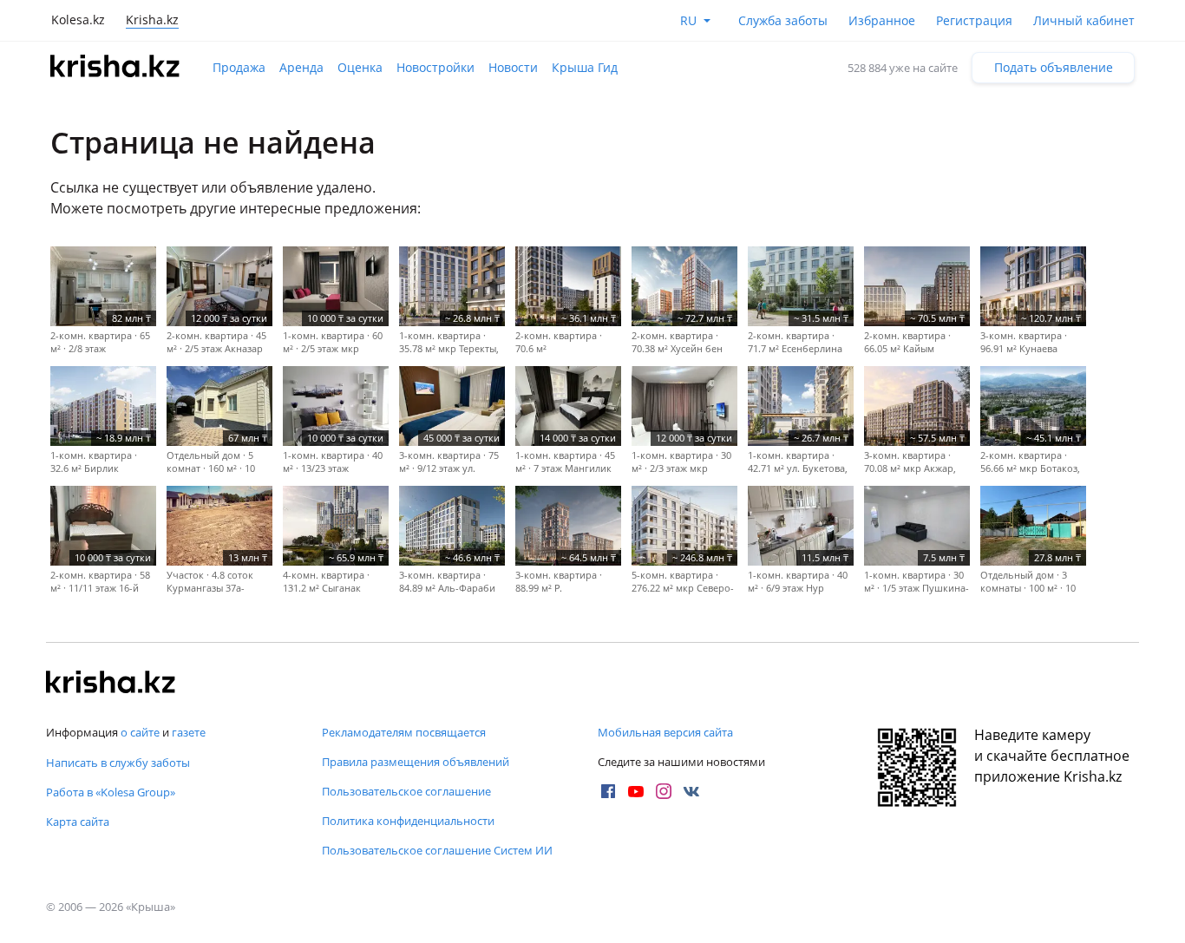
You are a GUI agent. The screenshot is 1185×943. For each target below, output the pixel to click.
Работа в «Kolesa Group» (110, 792)
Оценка (360, 67)
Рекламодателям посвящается (404, 732)
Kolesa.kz (78, 19)
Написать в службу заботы (118, 762)
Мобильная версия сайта (665, 732)
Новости (513, 67)
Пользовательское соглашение (406, 791)
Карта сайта (77, 821)
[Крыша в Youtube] (635, 791)
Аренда (301, 67)
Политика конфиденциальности (408, 820)
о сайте (140, 732)
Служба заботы (783, 20)
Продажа (239, 67)
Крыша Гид (585, 67)
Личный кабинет (1084, 20)
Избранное (881, 20)
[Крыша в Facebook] (608, 791)
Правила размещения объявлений (415, 761)
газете (189, 732)
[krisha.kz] (111, 684)
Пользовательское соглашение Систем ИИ (437, 850)
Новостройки (435, 67)
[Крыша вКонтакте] (691, 791)
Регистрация (974, 20)
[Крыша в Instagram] (663, 791)
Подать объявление (1053, 67)
